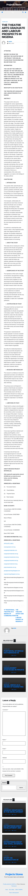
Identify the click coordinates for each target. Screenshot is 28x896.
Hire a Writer (11, 889)
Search (4, 782)
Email (4, 748)
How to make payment (14, 892)
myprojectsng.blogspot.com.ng (11, 574)
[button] (22, 12)
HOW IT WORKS (19, 889)
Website (5, 757)
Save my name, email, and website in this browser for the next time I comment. (13, 770)
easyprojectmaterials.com (10, 550)
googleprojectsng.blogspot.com (12, 570)
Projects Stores (14, 4)
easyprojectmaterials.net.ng (11, 553)
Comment (5, 709)
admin (10, 41)
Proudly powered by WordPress (9, 884)
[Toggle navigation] (13, 12)
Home (6, 889)
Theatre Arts (5, 21)
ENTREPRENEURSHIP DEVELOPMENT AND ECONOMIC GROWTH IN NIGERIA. (14, 829)
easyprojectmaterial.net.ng (10, 564)
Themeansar (13, 886)
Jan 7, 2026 (8, 814)
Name (4, 739)
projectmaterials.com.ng (10, 567)
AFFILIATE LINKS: (9, 543)
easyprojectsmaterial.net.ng (11, 560)
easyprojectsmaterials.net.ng (11, 557)
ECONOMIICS (6, 808)
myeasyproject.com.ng (9, 547)
